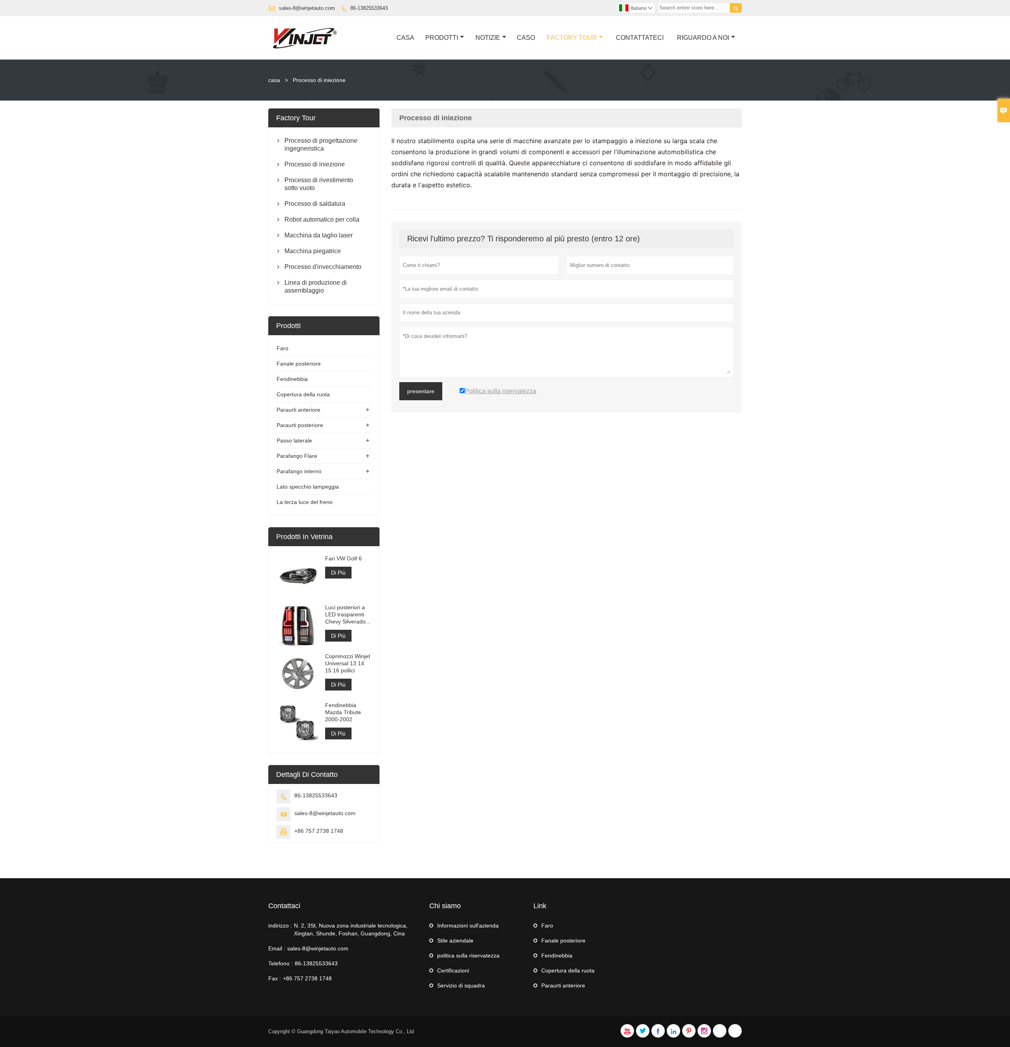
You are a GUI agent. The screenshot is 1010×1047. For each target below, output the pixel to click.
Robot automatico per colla (321, 219)
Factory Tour (572, 37)
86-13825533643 (369, 8)
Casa (405, 37)
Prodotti (441, 37)
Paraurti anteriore (298, 410)
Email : (276, 948)
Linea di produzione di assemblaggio (315, 286)
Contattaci (284, 906)
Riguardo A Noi (703, 37)
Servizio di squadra (461, 985)
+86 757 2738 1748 (318, 831)
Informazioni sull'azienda (468, 925)
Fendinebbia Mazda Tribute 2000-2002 (343, 712)
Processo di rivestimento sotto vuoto (318, 184)
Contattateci (640, 37)
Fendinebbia (292, 379)
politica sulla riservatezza (468, 955)
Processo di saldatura (314, 203)
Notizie (487, 37)
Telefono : (280, 963)
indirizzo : (280, 925)
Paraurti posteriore (300, 425)
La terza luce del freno (305, 502)
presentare (420, 391)
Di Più (338, 572)
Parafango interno (299, 471)
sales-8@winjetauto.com (307, 8)
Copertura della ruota (303, 394)
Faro (282, 348)
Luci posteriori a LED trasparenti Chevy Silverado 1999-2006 (345, 614)
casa (274, 80)
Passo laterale (294, 440)
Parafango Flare (297, 456)
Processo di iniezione (314, 164)
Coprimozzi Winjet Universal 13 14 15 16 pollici (347, 663)
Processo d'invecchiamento (322, 266)
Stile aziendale (455, 940)
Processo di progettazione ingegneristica (320, 144)
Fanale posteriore (299, 363)
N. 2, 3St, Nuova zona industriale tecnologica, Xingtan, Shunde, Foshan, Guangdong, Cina (351, 929)
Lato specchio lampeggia (308, 486)
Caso (526, 37)
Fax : (274, 978)
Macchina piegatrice (312, 251)
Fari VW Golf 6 (343, 558)
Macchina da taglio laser (318, 235)
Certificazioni (453, 970)
